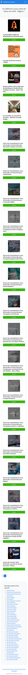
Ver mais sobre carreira (12, 656)
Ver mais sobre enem (12, 649)
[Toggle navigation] (25, 2)
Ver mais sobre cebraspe (12, 637)
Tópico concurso (11, 590)
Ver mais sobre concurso (12, 654)
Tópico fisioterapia (11, 611)
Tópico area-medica (11, 609)
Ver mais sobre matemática (13, 633)
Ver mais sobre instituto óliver (14, 638)
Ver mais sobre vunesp (12, 644)
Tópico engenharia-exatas (13, 619)
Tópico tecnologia (11, 623)
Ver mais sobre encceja (12, 659)
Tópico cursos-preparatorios (14, 592)
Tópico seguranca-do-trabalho (14, 626)
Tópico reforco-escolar (12, 604)
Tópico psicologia (11, 606)
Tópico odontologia (11, 616)
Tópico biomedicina (11, 614)
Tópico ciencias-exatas (12, 621)
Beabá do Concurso (9, 2)
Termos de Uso (5, 669)
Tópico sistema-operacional (13, 625)
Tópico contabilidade (12, 618)
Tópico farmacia (11, 613)
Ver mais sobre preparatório (13, 657)
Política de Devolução (15, 669)
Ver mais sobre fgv (11, 642)
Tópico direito (10, 599)
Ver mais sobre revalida (12, 635)
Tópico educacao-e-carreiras (13, 600)
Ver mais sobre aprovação (13, 640)
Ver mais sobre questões (12, 647)
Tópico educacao (11, 597)
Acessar (14, 40)
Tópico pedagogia (11, 602)
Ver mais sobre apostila (12, 631)
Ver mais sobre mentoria (13, 645)
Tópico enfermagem (12, 607)
